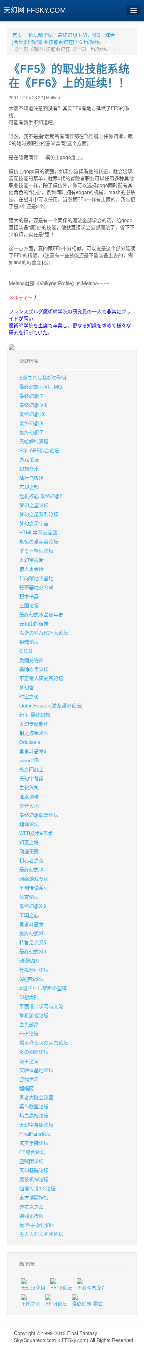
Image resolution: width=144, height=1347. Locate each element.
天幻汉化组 (33, 1287)
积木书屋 (29, 596)
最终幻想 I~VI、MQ (79, 34)
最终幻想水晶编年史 (41, 614)
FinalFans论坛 (35, 1133)
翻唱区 (26, 1088)
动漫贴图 (29, 960)
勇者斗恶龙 (31, 924)
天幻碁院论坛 (34, 1170)
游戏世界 (29, 1078)
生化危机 (29, 787)
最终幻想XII (32, 933)
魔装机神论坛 (34, 1179)
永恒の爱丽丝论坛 (38, 541)
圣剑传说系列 (34, 887)
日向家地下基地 (36, 577)
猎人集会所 (31, 568)
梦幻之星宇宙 (34, 523)
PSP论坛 (28, 1033)
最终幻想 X (31, 422)
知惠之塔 (29, 842)
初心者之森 (31, 860)
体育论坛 (29, 896)
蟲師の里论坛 (34, 668)
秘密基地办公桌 (36, 586)
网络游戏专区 (34, 878)
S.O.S (25, 650)
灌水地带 (29, 796)
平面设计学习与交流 (41, 1006)
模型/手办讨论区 (37, 1224)
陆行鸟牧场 (31, 477)
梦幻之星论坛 (34, 504)
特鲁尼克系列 (34, 942)
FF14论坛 (56, 1303)
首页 (17, 34)
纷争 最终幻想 (34, 714)
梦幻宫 (26, 687)
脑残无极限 (31, 1215)
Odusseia (29, 741)
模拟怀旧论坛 (34, 969)
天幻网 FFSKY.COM (34, 10)
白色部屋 (29, 1024)
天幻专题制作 (34, 723)
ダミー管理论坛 (36, 550)
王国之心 (29, 914)
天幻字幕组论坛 (36, 1124)
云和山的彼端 (34, 623)
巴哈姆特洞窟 (34, 441)
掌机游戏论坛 (34, 1015)
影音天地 (29, 805)
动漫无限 (29, 851)
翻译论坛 (29, 823)
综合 (110, 34)
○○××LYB (29, 760)
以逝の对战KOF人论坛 (43, 632)
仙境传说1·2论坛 (37, 1188)
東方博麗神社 (34, 1197)
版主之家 (29, 1060)
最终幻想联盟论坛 (38, 814)
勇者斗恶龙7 (90, 1287)
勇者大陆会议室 (36, 1097)
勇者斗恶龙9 (32, 750)
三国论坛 (29, 605)
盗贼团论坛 (31, 1160)
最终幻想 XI (32, 869)
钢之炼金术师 (34, 732)
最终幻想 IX (32, 413)
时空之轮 (29, 696)
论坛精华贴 (40, 34)
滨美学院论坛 (34, 1142)
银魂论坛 (29, 641)
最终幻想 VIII (33, 404)
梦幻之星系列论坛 (38, 514)
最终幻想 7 (31, 395)
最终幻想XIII (32, 951)
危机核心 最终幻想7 (41, 495)
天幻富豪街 (31, 559)
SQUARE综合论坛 (39, 450)
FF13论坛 (61, 1287)
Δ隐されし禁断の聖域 (43, 377)
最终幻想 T (31, 432)
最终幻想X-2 (32, 905)
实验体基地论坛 (36, 1069)
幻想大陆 (29, 996)
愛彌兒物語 (31, 659)
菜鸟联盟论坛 (34, 1106)
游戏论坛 (29, 459)
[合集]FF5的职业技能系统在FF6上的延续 (57, 41)
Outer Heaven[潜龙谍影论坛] (50, 705)
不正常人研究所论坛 (41, 678)
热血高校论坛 (34, 1115)
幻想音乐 (29, 468)
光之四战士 (31, 769)
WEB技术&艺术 (36, 832)
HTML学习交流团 (38, 532)
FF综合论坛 (32, 1151)
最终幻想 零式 (87, 1303)
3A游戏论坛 (32, 978)
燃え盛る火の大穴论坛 (43, 1042)
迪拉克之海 (31, 1206)
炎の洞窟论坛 (34, 1051)
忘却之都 (29, 486)
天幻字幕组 (31, 778)
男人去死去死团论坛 (41, 1233)
